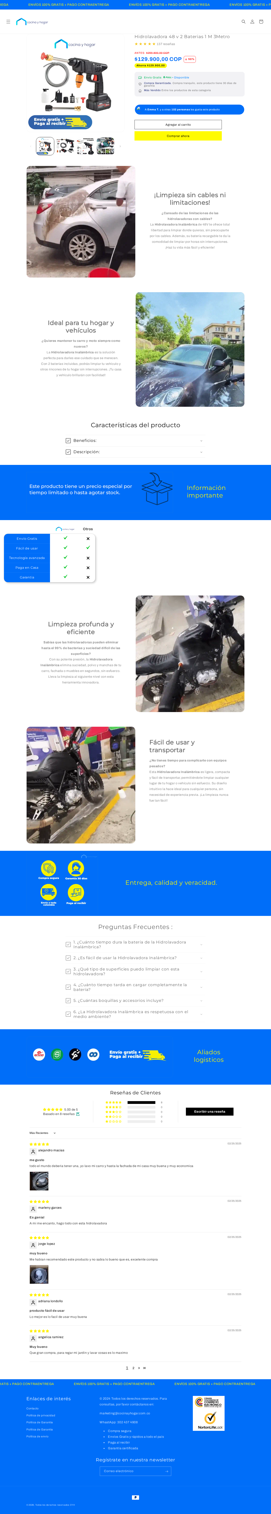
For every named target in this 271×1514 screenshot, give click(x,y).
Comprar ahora (178, 136)
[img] (39, 1144)
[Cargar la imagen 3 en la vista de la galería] (85, 146)
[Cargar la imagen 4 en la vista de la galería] (105, 146)
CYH (72, 1505)
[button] (8, 21)
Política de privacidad (40, 1415)
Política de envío (37, 1436)
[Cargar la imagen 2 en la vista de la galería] (65, 146)
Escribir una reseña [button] (209, 1111)
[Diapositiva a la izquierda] (30, 146)
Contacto (32, 1408)
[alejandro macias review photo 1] (39, 1181)
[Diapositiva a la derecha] (120, 146)
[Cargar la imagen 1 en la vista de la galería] (45, 146)
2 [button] (134, 1368)
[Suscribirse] (166, 1471)
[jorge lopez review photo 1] (39, 1274)
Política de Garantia (39, 1422)
